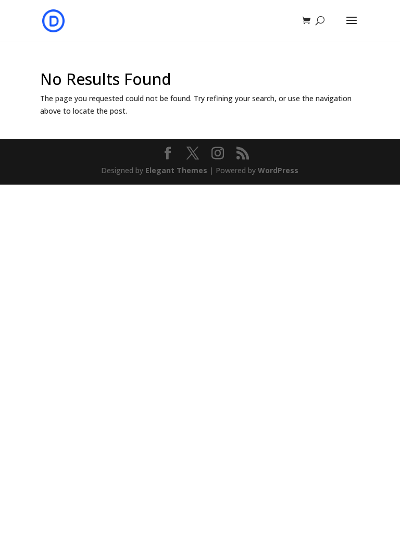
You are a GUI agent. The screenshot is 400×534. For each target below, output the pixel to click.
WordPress (278, 170)
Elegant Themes (176, 170)
